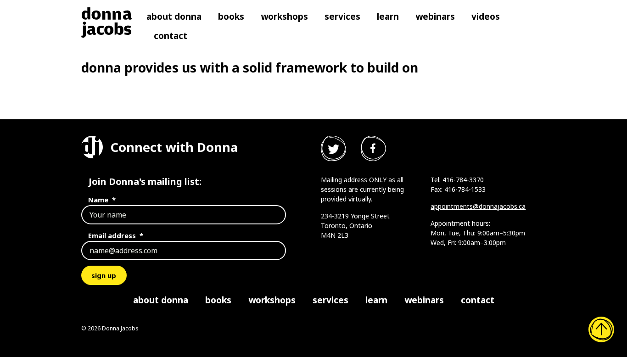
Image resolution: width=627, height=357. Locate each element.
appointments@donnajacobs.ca (478, 206)
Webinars (435, 16)
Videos (485, 16)
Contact (170, 35)
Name (102, 199)
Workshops (284, 16)
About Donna (174, 16)
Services (342, 16)
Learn (388, 16)
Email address (115, 235)
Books (231, 16)
